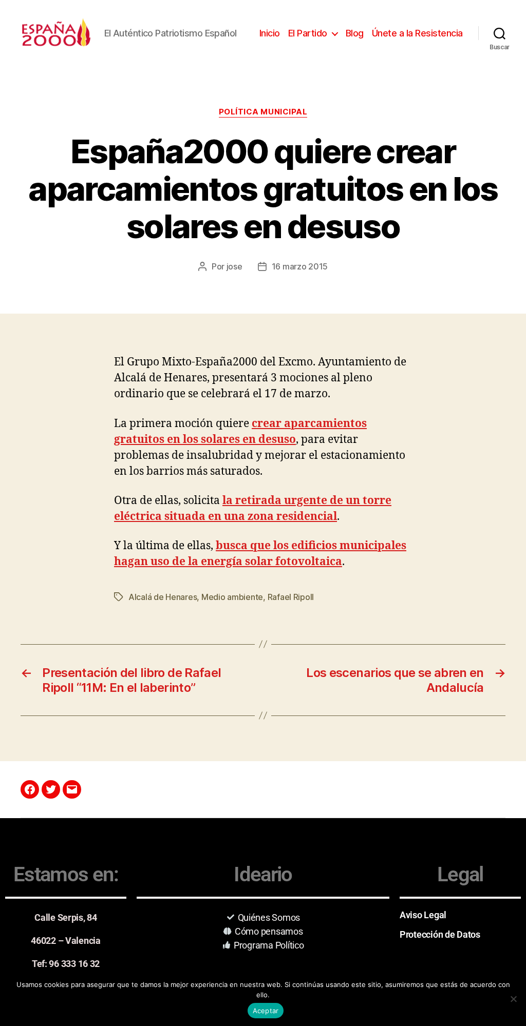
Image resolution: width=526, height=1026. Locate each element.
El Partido (307, 33)
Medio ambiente (232, 597)
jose (234, 266)
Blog (355, 33)
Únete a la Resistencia (417, 33)
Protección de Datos (440, 934)
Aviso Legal (423, 914)
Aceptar (266, 1010)
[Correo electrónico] (72, 789)
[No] (513, 999)
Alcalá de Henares (162, 597)
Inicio (269, 33)
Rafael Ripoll (291, 597)
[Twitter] (51, 789)
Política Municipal (263, 112)
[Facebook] (30, 789)
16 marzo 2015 (300, 266)
